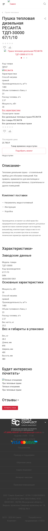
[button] (21, 58)
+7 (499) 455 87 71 (13, 432)
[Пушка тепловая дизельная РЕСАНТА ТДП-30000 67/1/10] (24, 52)
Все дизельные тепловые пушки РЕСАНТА (21, 117)
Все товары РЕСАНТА (12, 120)
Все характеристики (11, 110)
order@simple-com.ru (31, 432)
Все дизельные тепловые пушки (17, 123)
